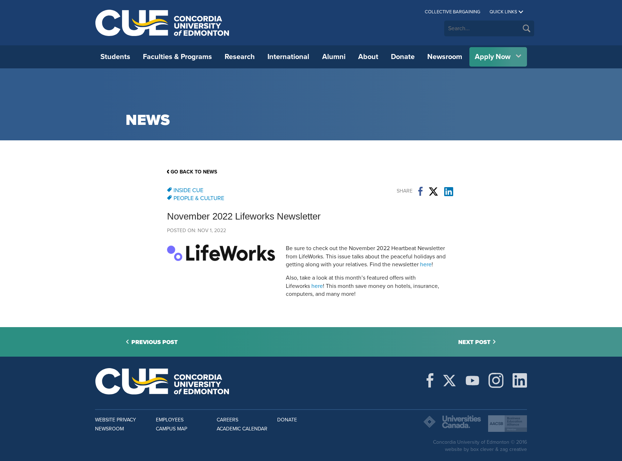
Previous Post (154, 342)
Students (115, 57)
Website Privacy (115, 420)
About (368, 57)
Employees (170, 420)
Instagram (496, 380)
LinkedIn (448, 191)
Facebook (420, 191)
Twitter (433, 191)
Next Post (474, 342)
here (426, 264)
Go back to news (194, 172)
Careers (227, 420)
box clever (482, 449)
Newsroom (444, 57)
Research (240, 57)
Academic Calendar (242, 429)
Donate (403, 57)
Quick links (503, 12)
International (288, 57)
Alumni (334, 57)
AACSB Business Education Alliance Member (507, 423)
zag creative (513, 449)
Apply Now (492, 57)
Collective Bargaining (452, 12)
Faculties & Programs (177, 57)
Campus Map (171, 429)
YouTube (472, 380)
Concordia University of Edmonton (162, 22)
